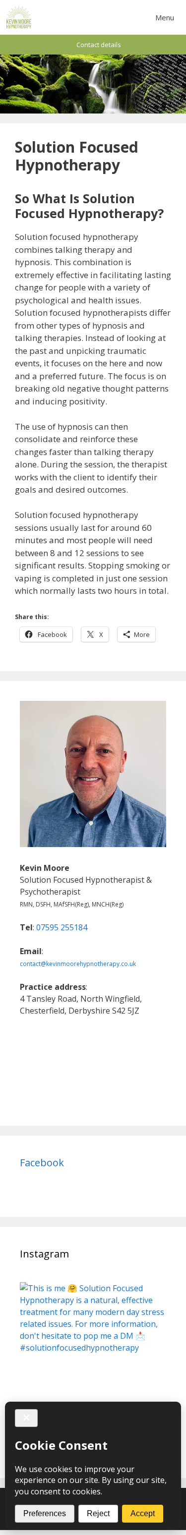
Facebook (42, 1162)
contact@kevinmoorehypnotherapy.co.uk (78, 964)
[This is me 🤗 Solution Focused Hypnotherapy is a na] (93, 1355)
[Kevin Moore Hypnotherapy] (19, 17)
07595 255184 (61, 927)
